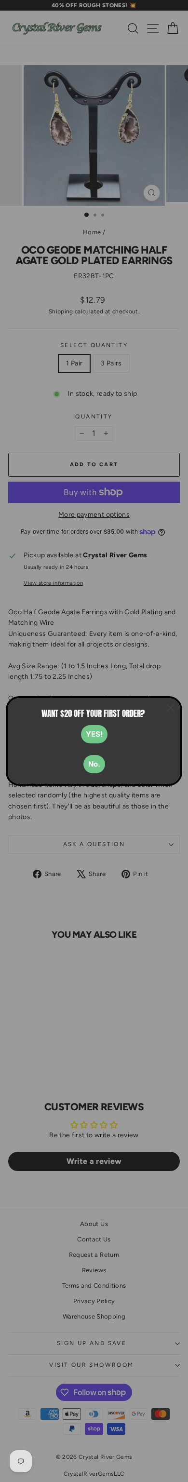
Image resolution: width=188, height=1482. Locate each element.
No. (94, 763)
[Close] (170, 707)
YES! (94, 734)
